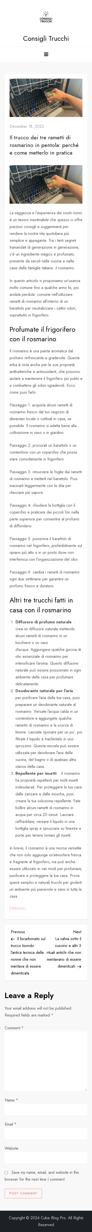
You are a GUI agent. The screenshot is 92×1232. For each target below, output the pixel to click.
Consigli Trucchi (46, 38)
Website (11, 1148)
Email (10, 1124)
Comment (14, 1028)
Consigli (18, 909)
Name (11, 1100)
